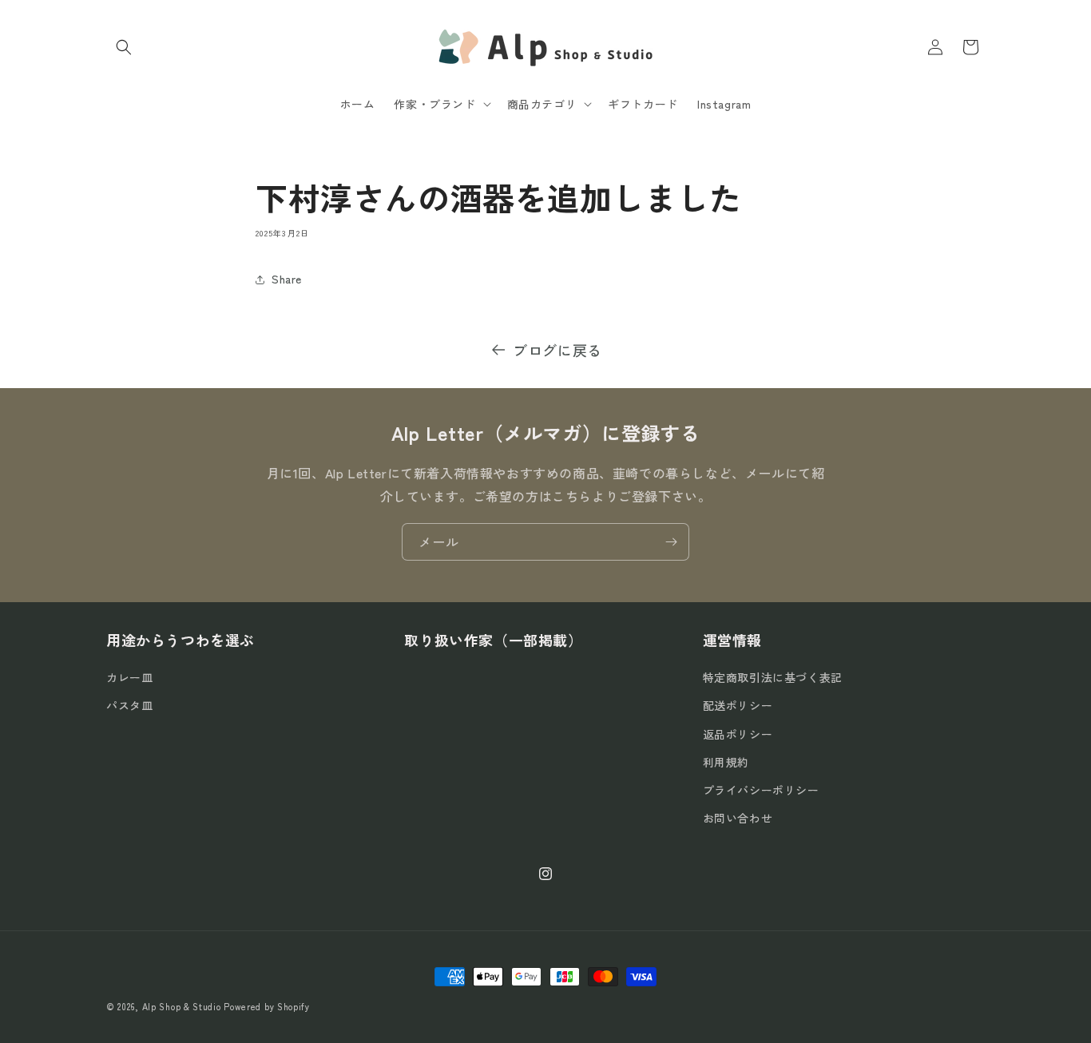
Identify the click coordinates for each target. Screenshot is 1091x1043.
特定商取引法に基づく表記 (773, 677)
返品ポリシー (738, 734)
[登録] (670, 542)
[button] (123, 47)
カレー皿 (129, 677)
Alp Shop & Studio (181, 1006)
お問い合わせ (738, 818)
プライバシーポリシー (761, 790)
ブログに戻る (557, 349)
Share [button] (287, 279)
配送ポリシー (738, 706)
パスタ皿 (129, 706)
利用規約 (726, 762)
